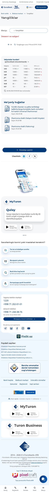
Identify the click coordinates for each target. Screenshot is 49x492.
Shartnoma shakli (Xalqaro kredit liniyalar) (27, 118)
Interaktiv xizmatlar (38, 380)
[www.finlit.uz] (24, 336)
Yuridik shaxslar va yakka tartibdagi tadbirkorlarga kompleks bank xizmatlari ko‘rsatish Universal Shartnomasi (27, 109)
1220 (5, 300)
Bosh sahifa (5, 13)
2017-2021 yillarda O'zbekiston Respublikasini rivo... (16, 352)
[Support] (43, 479)
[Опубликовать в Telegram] (24, 156)
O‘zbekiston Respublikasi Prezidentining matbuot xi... (17, 358)
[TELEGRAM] (5, 328)
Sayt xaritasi (34, 384)
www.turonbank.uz (37, 462)
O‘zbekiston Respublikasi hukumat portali (13, 346)
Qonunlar (13, 384)
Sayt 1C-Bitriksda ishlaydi (24, 471)
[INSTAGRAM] (23, 328)
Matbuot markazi (17, 13)
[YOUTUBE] (29, 328)
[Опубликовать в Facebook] (29, 156)
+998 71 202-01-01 (12, 304)
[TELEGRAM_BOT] (11, 328)
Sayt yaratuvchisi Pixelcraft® (24, 480)
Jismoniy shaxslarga (9, 2)
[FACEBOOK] (17, 328)
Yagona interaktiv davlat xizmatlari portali (13, 355)
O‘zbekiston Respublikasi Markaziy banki (13, 349)
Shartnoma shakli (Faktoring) (22, 126)
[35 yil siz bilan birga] (10, 7)
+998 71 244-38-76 (12, 311)
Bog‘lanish (23, 384)
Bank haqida (8, 380)
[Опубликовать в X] (35, 156)
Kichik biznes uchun (26, 2)
